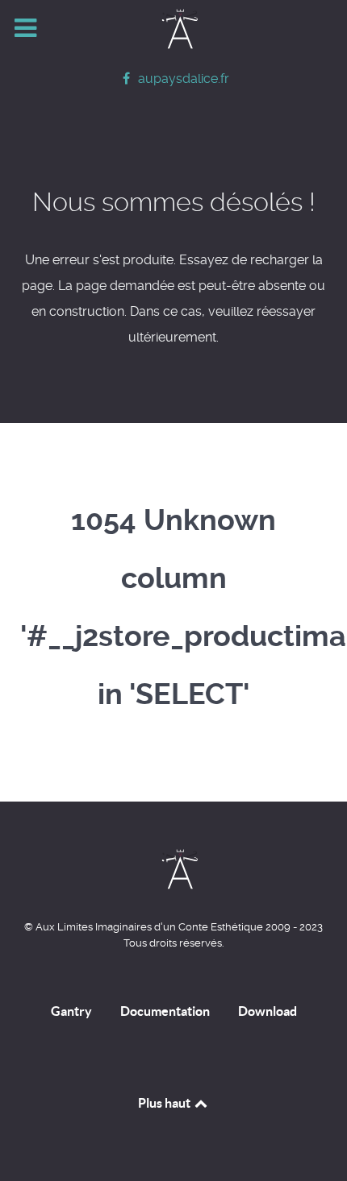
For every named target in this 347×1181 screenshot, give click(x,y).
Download (267, 1011)
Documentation (165, 1011)
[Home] (173, 29)
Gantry (71, 1011)
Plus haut (165, 1103)
